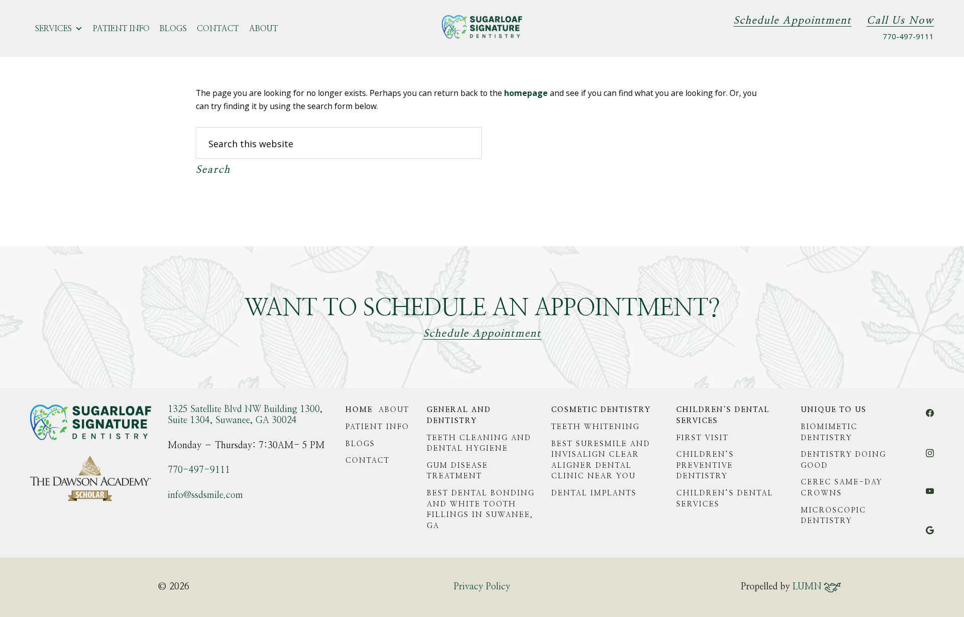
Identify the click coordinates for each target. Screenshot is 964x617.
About (263, 29)
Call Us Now (900, 21)
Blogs (173, 29)
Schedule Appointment (793, 21)
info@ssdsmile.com (205, 495)
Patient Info (121, 29)
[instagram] (930, 458)
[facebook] (930, 419)
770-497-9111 (908, 36)
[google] (930, 536)
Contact (218, 29)
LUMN (808, 586)
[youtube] (930, 495)
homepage (526, 92)
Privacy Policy (481, 586)
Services (53, 29)
